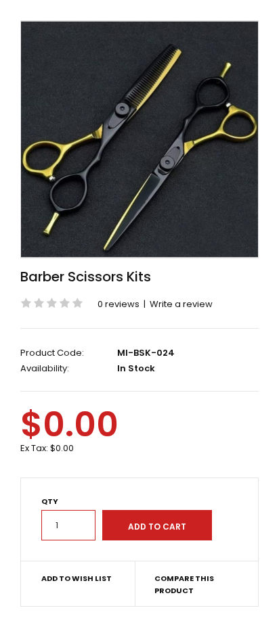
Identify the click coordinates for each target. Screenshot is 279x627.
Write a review (181, 304)
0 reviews (119, 304)
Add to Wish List (76, 578)
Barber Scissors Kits (85, 276)
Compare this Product (184, 584)
